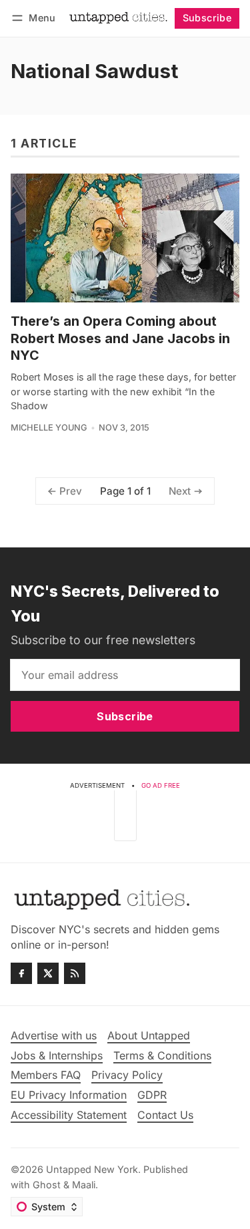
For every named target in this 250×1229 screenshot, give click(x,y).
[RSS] (74, 973)
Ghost (47, 1184)
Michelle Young (49, 428)
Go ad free (160, 785)
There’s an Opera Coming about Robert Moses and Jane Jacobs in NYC (120, 338)
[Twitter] (48, 973)
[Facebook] (21, 973)
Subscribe (207, 17)
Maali (83, 1184)
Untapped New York (92, 1169)
